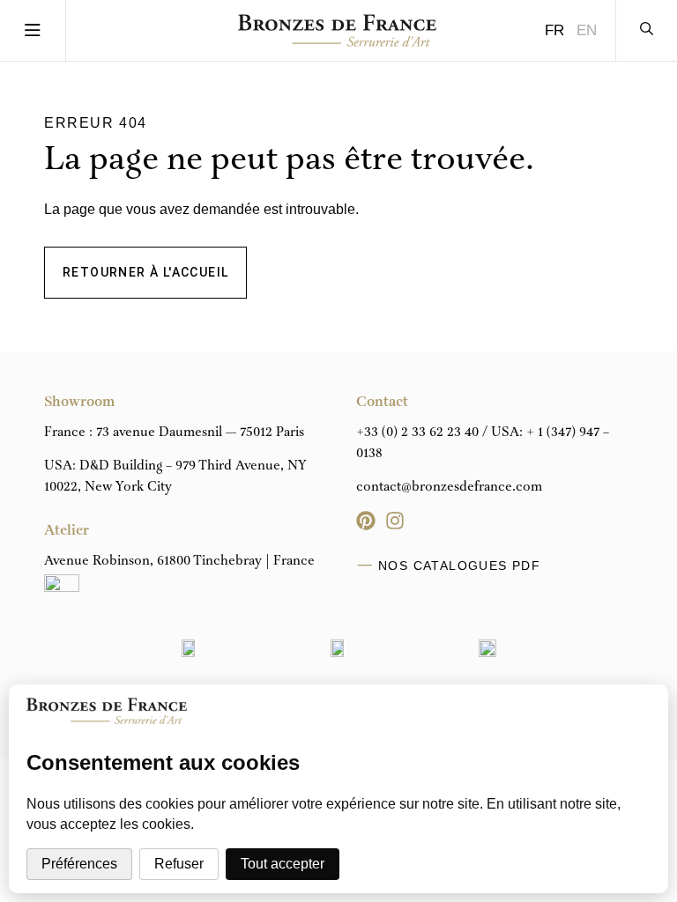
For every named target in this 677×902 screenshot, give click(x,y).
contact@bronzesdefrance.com (449, 487)
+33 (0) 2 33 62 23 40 (417, 432)
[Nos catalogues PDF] (365, 565)
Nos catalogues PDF (459, 565)
